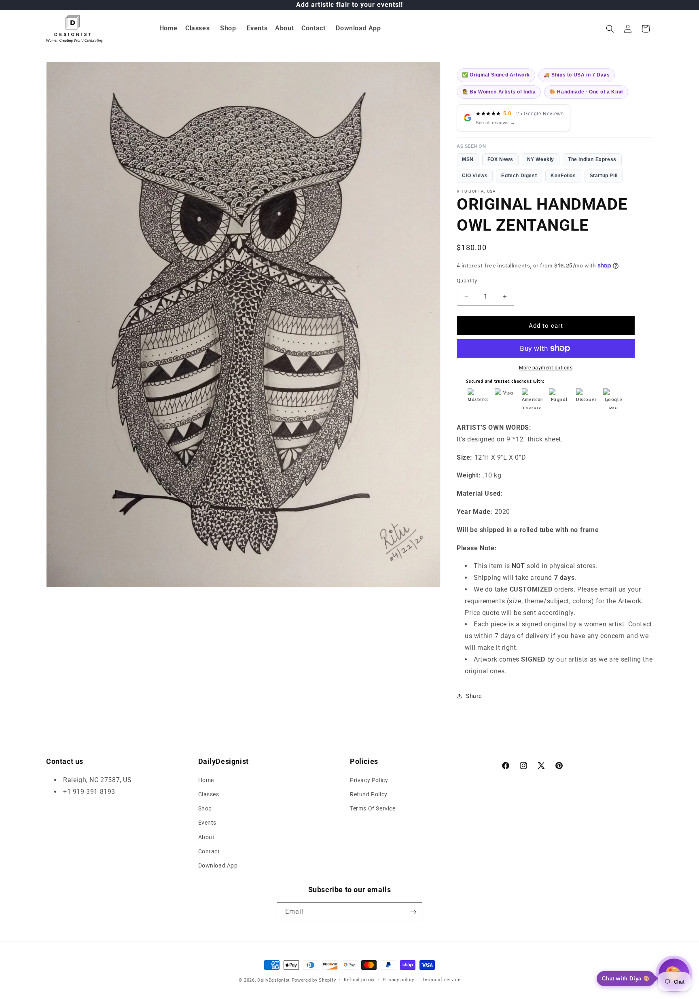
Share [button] (474, 696)
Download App (218, 865)
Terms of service (441, 979)
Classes (208, 794)
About (206, 837)
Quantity (467, 281)
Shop (205, 808)
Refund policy (359, 979)
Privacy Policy (369, 780)
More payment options (545, 368)
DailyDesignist (273, 980)
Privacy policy (398, 979)
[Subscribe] (413, 911)
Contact (209, 851)
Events (207, 822)
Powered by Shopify (314, 980)
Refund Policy (369, 794)
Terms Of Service (373, 808)
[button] (197, 28)
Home (206, 780)
